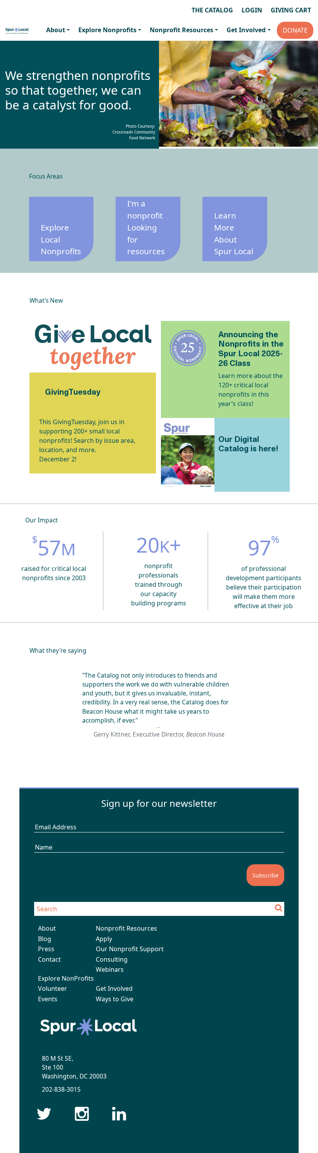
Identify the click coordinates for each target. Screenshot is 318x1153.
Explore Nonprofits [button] (107, 30)
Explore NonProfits (66, 978)
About (47, 928)
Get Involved (114, 988)
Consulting (112, 959)
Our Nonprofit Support (130, 949)
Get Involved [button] (246, 30)
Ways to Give (114, 999)
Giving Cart (291, 10)
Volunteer (52, 988)
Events (47, 999)
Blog (44, 939)
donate (295, 30)
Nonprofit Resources (126, 928)
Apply (104, 939)
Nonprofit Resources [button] (181, 30)
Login (252, 10)
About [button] (55, 30)
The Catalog (212, 10)
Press (46, 949)
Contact (49, 959)
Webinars (110, 969)
